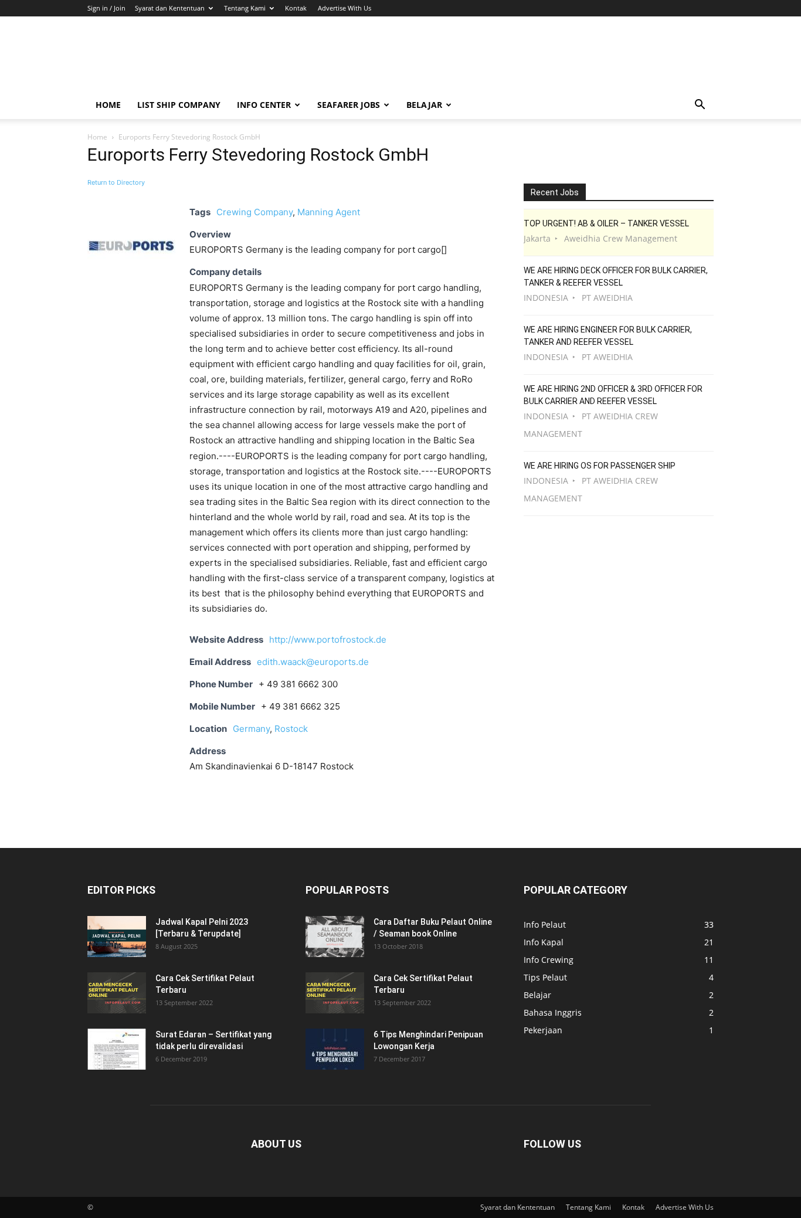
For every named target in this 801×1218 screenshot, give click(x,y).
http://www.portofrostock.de (327, 639)
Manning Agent (328, 212)
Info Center (264, 104)
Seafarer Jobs (348, 104)
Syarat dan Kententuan (170, 8)
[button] (699, 105)
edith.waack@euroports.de (313, 661)
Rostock (291, 728)
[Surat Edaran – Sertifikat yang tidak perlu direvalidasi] (116, 1049)
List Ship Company (178, 104)
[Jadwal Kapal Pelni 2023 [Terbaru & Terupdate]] (116, 936)
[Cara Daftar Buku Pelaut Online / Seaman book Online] (335, 936)
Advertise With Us (344, 8)
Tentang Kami (245, 8)
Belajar (424, 104)
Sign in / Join (106, 8)
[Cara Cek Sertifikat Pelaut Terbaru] (116, 992)
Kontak (296, 8)
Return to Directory (116, 182)
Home (108, 104)
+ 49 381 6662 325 (300, 706)
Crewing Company (254, 212)
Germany (251, 728)
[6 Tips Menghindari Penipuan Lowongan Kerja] (335, 1049)
